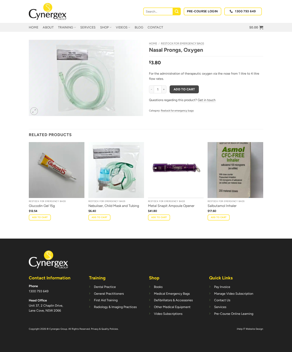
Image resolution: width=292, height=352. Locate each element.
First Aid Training (106, 300)
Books (158, 287)
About (48, 27)
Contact (155, 27)
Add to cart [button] (40, 217)
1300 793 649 (38, 291)
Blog (139, 27)
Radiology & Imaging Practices (115, 307)
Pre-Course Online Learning (233, 314)
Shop (104, 27)
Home (33, 27)
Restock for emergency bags (182, 43)
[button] (256, 27)
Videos (122, 27)
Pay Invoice (222, 287)
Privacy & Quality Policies (104, 329)
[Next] (263, 190)
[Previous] (29, 190)
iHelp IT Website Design (250, 329)
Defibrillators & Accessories (173, 300)
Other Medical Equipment (172, 307)
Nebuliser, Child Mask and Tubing (113, 206)
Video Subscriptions (168, 314)
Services (88, 27)
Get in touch (207, 100)
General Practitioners (109, 293)
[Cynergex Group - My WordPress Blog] (49, 11)
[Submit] (177, 11)
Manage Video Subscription (233, 293)
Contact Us (222, 300)
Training (65, 27)
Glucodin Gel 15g (42, 206)
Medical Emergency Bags (172, 293)
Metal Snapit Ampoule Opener (171, 206)
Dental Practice (105, 287)
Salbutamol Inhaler (222, 206)
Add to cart (184, 89)
